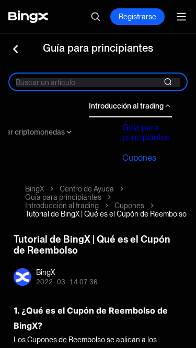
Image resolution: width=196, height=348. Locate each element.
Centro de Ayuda (87, 189)
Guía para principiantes (146, 132)
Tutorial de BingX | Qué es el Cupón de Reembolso (106, 214)
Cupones (139, 158)
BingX (34, 189)
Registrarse (137, 17)
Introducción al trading (126, 106)
